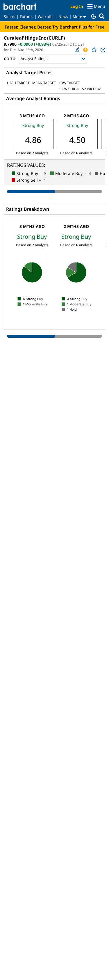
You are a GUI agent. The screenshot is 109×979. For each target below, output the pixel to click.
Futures (26, 16)
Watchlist (46, 16)
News (63, 16)
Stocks (9, 16)
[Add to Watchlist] (94, 49)
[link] (102, 50)
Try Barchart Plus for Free (78, 27)
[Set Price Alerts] (85, 49)
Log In (76, 6)
